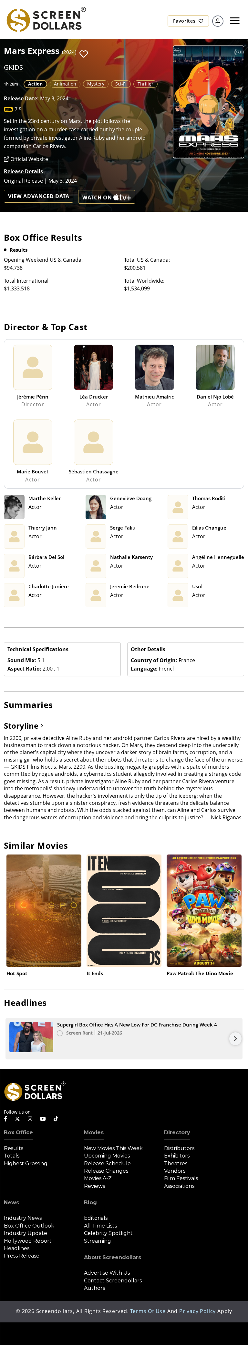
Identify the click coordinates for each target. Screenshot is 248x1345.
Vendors (174, 1171)
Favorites (185, 21)
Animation (65, 84)
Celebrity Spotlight (108, 1233)
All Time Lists (100, 1226)
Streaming (97, 1241)
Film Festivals (181, 1178)
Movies (94, 1132)
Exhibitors (177, 1156)
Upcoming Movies (107, 1156)
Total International (26, 280)
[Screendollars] (45, 18)
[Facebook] (5, 1118)
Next (235, 920)
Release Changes (106, 1171)
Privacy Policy (197, 1311)
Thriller (145, 84)
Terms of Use (148, 1311)
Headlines (16, 1248)
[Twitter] (17, 1118)
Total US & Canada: (147, 259)
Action (35, 84)
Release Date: (21, 98)
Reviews (94, 1186)
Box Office (18, 1132)
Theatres (175, 1163)
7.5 (18, 109)
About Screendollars (112, 1257)
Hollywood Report (28, 1241)
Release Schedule (107, 1163)
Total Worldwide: (144, 280)
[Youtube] (43, 1118)
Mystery (95, 84)
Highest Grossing (25, 1163)
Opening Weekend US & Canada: (43, 259)
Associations (179, 1186)
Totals (11, 1156)
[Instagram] (30, 1118)
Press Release (21, 1256)
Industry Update (25, 1233)
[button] (83, 54)
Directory (177, 1132)
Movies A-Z (98, 1178)
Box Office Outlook (29, 1226)
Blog (90, 1202)
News (11, 1202)
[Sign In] (217, 21)
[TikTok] (56, 1118)
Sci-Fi (121, 84)
